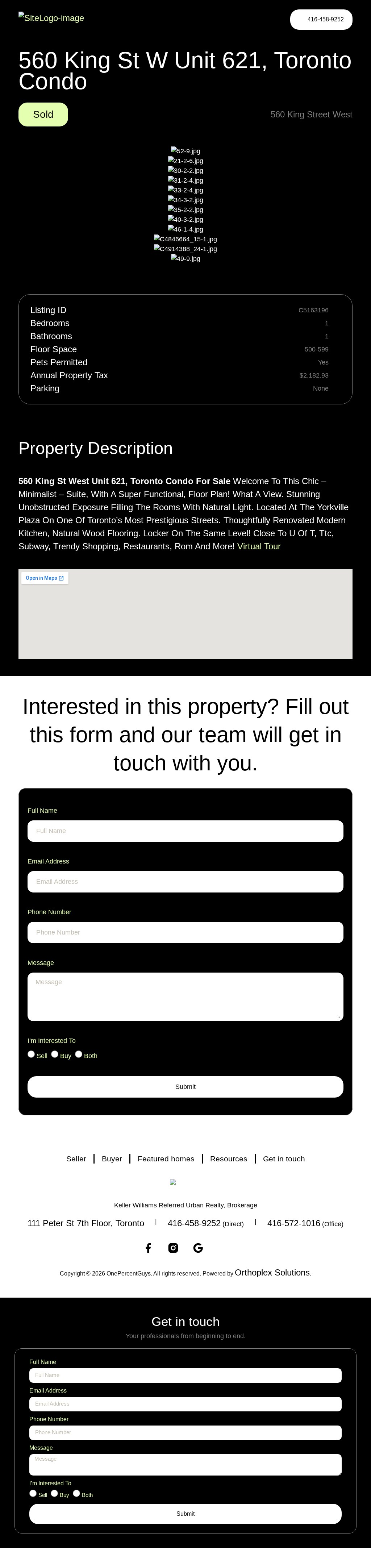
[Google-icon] (198, 1248)
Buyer (112, 1158)
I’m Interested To (52, 1040)
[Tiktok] (223, 1248)
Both (90, 1056)
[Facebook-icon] (148, 1248)
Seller (76, 1158)
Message (41, 962)
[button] (268, 19)
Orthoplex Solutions (272, 1272)
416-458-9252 (194, 1223)
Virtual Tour (259, 546)
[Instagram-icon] (173, 1248)
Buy (65, 1056)
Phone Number (49, 912)
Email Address (48, 861)
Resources (228, 1158)
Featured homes (166, 1158)
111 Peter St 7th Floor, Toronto (86, 1223)
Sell (42, 1056)
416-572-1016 (293, 1223)
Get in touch (284, 1158)
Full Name (42, 810)
